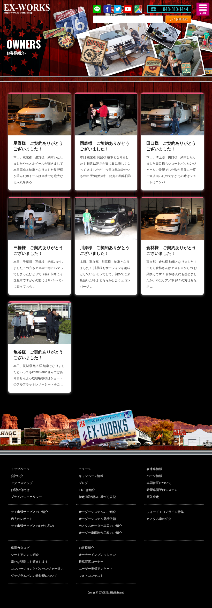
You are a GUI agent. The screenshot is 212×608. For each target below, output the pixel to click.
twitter (118, 9)
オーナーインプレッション (97, 555)
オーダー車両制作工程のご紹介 (100, 533)
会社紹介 (17, 476)
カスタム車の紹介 (159, 519)
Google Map (138, 9)
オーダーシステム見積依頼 (97, 519)
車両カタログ (20, 548)
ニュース (85, 469)
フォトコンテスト (91, 576)
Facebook (107, 9)
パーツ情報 (154, 476)
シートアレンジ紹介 (25, 555)
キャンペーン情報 (91, 476)
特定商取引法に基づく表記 (97, 497)
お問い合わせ (20, 490)
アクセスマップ (22, 483)
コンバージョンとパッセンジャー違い (37, 569)
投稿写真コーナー (91, 562)
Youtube (128, 9)
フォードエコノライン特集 (165, 512)
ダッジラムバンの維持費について (34, 576)
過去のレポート (22, 519)
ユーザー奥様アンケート (96, 569)
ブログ (83, 483)
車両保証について (159, 483)
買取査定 (153, 497)
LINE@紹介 (87, 490)
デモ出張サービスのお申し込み (32, 526)
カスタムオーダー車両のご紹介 (100, 526)
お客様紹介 (86, 548)
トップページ (20, 469)
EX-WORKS (35, 9)
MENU (202, 9)
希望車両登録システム (162, 490)
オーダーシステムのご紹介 (97, 512)
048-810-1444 (175, 9)
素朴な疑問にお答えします (29, 562)
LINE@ (97, 9)
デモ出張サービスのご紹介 (29, 512)
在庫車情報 (154, 469)
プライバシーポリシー (26, 497)
